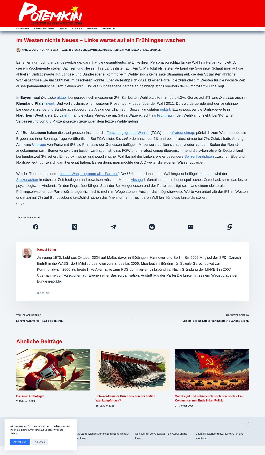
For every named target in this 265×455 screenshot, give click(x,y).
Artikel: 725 (43, 293)
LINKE (117, 50)
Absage (137, 180)
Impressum (108, 28)
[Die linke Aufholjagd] (53, 369)
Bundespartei (89, 50)
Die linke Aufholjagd (30, 396)
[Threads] (151, 226)
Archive (77, 28)
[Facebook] (35, 226)
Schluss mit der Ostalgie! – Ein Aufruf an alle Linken (161, 436)
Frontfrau (164, 115)
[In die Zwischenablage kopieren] (229, 226)
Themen (63, 28)
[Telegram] (113, 226)
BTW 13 (76, 50)
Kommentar (106, 50)
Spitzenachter (27, 180)
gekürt (165, 109)
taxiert (49, 103)
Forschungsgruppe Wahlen (128, 133)
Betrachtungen (44, 28)
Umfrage (155, 50)
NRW (124, 50)
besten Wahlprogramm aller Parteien (89, 174)
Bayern (66, 50)
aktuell (62, 97)
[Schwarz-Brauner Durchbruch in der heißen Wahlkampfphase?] (132, 369)
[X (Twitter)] (74, 226)
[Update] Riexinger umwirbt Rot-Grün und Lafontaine (219, 436)
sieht (65, 115)
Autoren (92, 28)
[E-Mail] (190, 226)
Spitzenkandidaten (199, 156)
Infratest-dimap (182, 133)
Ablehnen (40, 442)
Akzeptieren (20, 442)
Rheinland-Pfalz (138, 50)
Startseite (22, 28)
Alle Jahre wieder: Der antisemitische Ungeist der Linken (102, 436)
